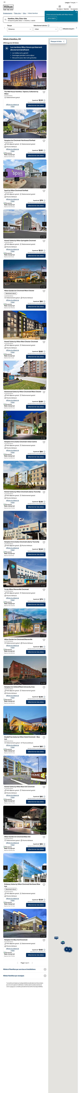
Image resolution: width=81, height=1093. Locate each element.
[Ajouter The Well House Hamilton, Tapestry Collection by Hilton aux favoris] (44, 92)
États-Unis (17, 13)
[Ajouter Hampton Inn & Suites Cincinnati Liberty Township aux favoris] (44, 542)
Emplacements (7, 13)
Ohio (24, 13)
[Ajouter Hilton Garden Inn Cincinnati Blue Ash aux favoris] (44, 837)
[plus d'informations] (44, 100)
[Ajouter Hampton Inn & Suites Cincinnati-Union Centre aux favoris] (44, 442)
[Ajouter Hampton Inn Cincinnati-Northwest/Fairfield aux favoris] (44, 140)
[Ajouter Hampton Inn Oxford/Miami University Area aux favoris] (44, 687)
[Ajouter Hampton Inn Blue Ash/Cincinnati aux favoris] (44, 940)
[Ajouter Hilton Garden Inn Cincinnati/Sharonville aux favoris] (44, 639)
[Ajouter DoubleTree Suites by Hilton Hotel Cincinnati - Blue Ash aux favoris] (44, 737)
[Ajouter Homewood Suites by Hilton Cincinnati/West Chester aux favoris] (44, 392)
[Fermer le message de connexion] (76, 12)
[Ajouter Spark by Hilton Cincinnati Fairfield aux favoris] (44, 191)
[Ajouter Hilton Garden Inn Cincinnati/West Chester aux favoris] (44, 291)
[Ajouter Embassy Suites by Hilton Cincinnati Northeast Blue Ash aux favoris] (44, 884)
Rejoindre (66, 9)
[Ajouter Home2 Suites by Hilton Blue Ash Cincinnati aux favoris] (44, 787)
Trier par (9, 25)
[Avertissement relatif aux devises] (48, 25)
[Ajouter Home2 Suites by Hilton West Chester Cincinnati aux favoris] (44, 342)
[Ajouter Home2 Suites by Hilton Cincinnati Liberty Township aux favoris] (44, 492)
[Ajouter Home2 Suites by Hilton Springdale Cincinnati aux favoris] (44, 241)
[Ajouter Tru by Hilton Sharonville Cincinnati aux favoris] (44, 589)
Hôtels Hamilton (33, 13)
